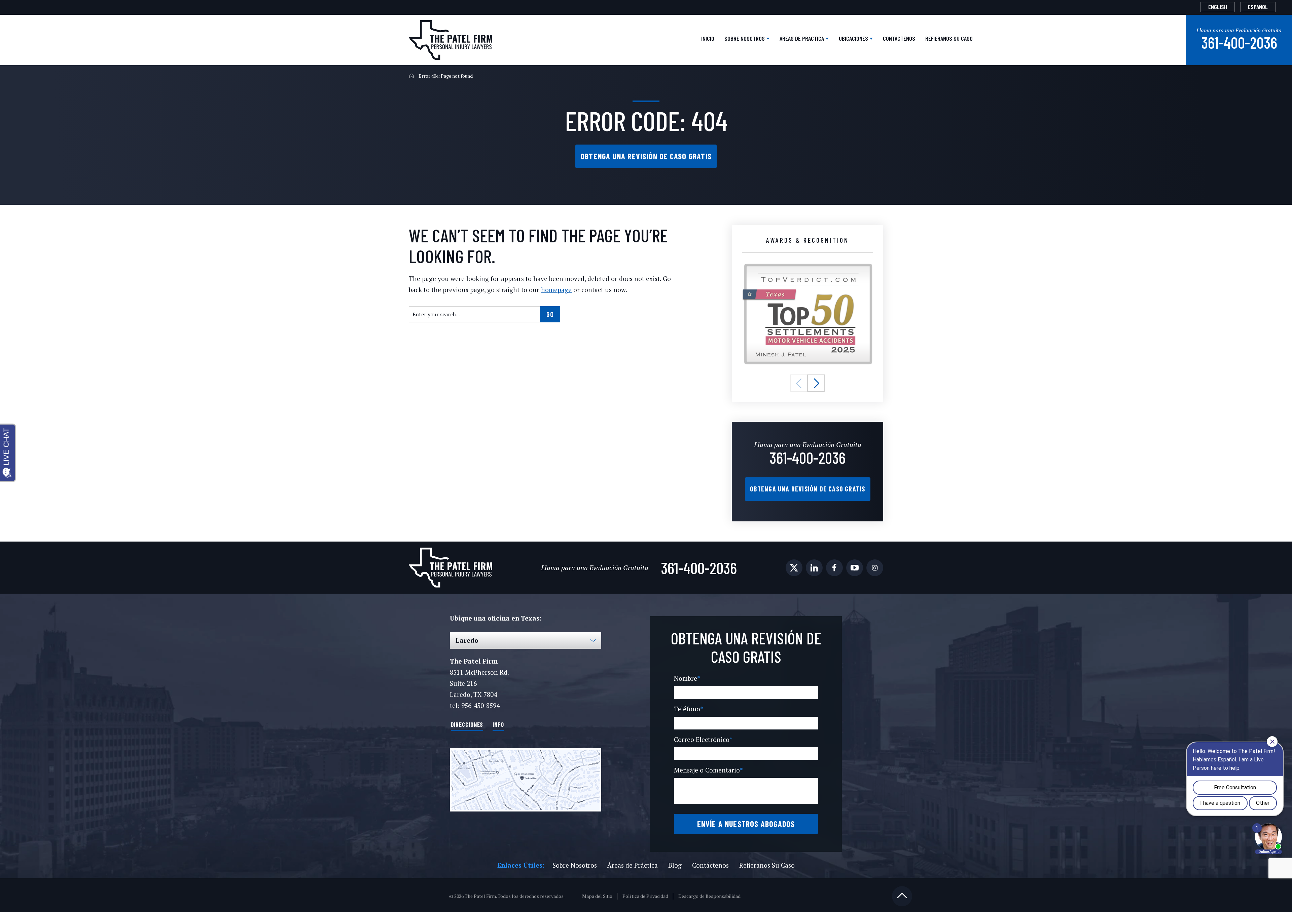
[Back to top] (902, 896)
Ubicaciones (854, 38)
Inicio (707, 38)
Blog (675, 865)
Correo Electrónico (703, 739)
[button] (799, 383)
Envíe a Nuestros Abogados (746, 824)
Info (498, 724)
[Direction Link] (525, 779)
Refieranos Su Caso (949, 38)
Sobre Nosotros (745, 38)
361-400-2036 (1239, 42)
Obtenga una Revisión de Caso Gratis (646, 156)
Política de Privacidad (645, 896)
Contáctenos (899, 38)
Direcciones (467, 724)
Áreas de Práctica (802, 38)
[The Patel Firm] (450, 40)
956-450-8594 (480, 705)
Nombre (687, 678)
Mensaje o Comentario (708, 770)
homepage (556, 289)
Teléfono (688, 709)
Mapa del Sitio (597, 896)
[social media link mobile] (794, 567)
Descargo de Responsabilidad (709, 896)
